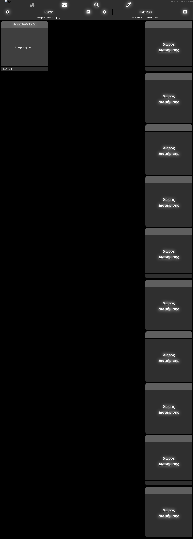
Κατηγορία (145, 12)
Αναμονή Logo (24, 47)
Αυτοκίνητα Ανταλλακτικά (145, 17)
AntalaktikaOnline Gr (25, 24)
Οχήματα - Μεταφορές (48, 17)
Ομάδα (48, 12)
